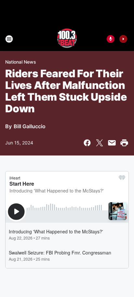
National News (20, 62)
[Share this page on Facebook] (87, 142)
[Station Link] (67, 39)
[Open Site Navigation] (9, 39)
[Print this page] (124, 142)
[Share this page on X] (99, 142)
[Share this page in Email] (111, 142)
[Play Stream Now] (123, 39)
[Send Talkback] (110, 39)
